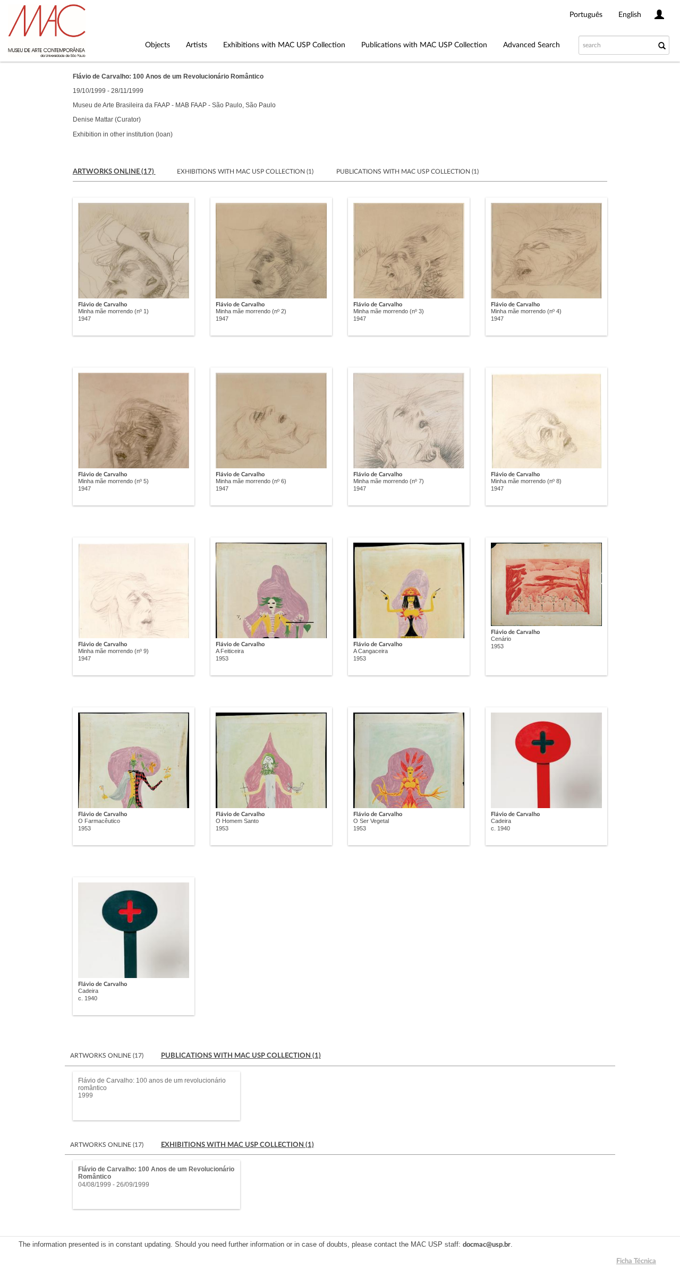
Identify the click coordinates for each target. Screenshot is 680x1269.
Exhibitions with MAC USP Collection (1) (246, 171)
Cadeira (501, 821)
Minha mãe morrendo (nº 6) (251, 481)
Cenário (501, 639)
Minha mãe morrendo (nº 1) (113, 311)
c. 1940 (500, 828)
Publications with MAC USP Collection (424, 45)
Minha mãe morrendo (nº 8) (526, 481)
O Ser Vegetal (371, 821)
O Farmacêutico (99, 821)
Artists (196, 45)
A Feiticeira (230, 651)
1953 (222, 658)
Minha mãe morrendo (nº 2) (251, 311)
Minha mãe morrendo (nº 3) (388, 311)
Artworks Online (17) (107, 1055)
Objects (157, 45)
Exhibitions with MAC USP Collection (284, 45)
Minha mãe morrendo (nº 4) (526, 311)
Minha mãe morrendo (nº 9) (113, 651)
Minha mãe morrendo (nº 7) (388, 481)
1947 (84, 318)
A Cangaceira (370, 651)
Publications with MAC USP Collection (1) (407, 171)
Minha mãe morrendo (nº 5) (113, 481)
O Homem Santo (237, 821)
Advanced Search (531, 45)
